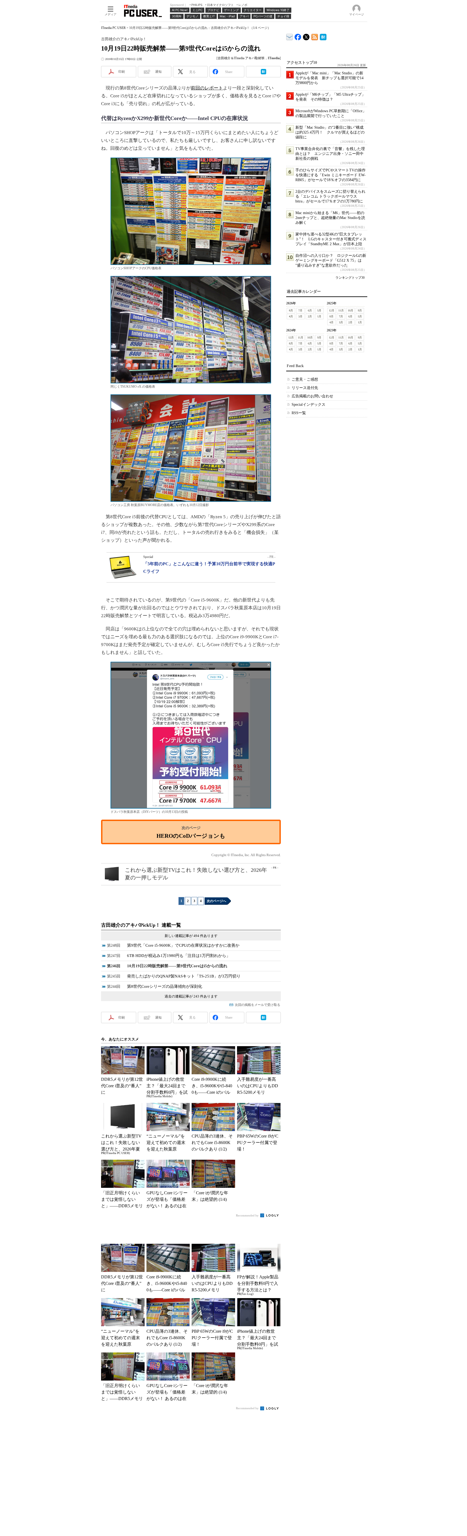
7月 (300, 310)
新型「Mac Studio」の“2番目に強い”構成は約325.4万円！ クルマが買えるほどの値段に (330, 132)
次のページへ (216, 901)
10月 (350, 310)
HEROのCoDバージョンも (190, 836)
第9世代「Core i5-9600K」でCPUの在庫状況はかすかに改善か (183, 945)
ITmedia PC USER (113, 28)
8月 (291, 310)
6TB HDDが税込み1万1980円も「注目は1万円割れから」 (178, 955)
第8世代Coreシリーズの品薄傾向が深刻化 (164, 986)
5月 (319, 310)
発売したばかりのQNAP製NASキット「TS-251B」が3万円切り (184, 976)
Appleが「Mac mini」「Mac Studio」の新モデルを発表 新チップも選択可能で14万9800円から (329, 78)
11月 (341, 310)
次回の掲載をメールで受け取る (257, 1005)
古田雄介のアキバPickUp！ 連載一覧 (141, 925)
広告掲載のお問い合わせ (312, 396)
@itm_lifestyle (306, 36)
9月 (360, 310)
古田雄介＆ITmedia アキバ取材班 (241, 58)
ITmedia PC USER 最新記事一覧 (314, 36)
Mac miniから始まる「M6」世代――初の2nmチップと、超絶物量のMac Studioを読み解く (330, 218)
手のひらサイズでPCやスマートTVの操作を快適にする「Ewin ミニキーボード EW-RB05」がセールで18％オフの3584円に (330, 175)
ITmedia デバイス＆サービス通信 (289, 36)
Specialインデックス (308, 405)
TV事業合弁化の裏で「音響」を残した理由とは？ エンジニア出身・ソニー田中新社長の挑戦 (330, 154)
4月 (291, 316)
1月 (319, 316)
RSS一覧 (299, 413)
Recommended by (247, 1215)
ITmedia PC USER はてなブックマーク (323, 36)
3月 (300, 316)
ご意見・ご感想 (305, 379)
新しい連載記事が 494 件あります (191, 936)
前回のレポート (207, 88)
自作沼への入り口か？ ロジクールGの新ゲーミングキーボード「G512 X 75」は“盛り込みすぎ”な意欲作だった (330, 260)
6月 (310, 310)
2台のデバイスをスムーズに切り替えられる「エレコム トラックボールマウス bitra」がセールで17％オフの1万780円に (330, 196)
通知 (158, 72)
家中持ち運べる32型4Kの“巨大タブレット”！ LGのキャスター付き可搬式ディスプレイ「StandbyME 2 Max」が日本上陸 (330, 239)
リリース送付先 (305, 388)
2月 (310, 316)
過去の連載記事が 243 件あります (191, 996)
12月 (331, 310)
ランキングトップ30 (350, 278)
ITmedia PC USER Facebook (298, 36)
